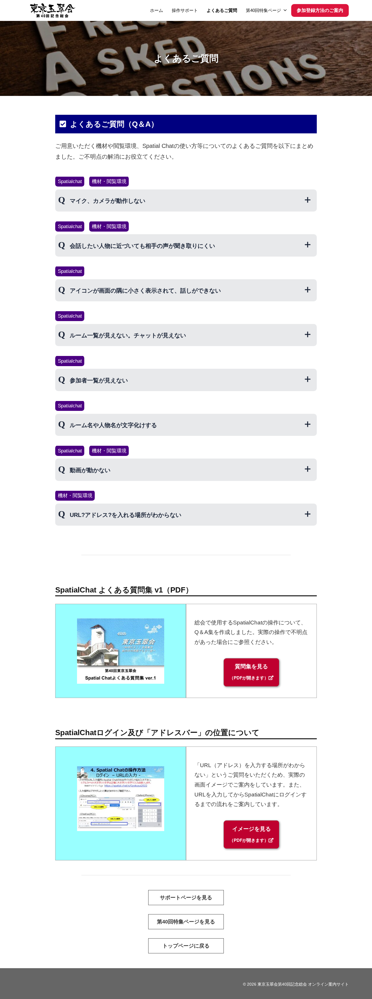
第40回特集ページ (263, 10)
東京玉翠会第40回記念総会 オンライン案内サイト (303, 984)
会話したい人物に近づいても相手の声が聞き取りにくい (142, 246)
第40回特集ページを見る (186, 922)
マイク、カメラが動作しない (107, 201)
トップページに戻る (186, 946)
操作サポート (185, 10)
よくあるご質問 (222, 10)
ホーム (156, 10)
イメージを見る (250, 834)
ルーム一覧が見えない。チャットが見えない (128, 335)
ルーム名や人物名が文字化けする (113, 425)
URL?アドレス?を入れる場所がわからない (125, 515)
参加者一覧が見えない (99, 380)
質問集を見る (249, 671)
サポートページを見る (186, 897)
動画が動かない (90, 470)
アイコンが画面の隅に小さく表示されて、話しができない (145, 290)
